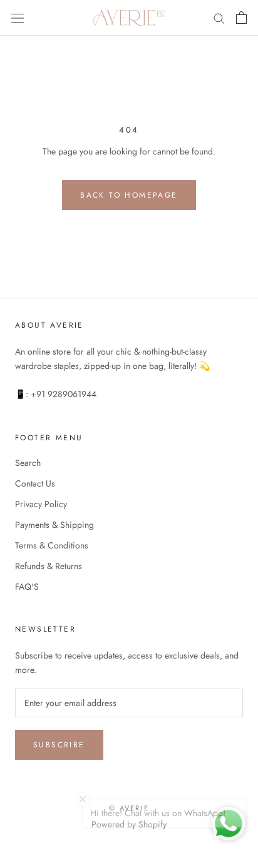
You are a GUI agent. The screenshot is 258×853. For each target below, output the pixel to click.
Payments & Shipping (54, 524)
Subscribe (59, 744)
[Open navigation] (17, 18)
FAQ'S (27, 586)
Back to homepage (128, 195)
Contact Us (35, 483)
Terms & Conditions (51, 545)
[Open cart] (241, 17)
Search (28, 463)
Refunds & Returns (48, 566)
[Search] (219, 18)
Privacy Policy (41, 504)
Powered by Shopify (129, 824)
